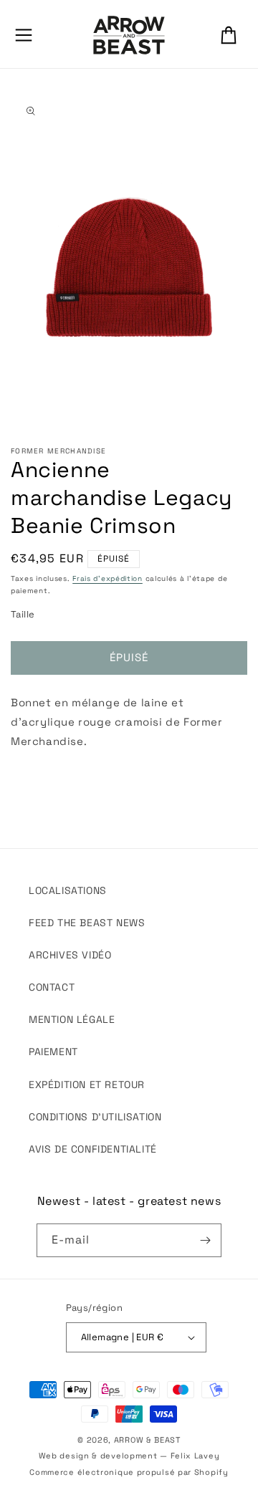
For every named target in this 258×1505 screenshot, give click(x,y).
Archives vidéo (70, 954)
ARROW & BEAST (147, 1440)
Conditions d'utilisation (95, 1116)
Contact (52, 987)
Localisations (68, 890)
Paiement (53, 1051)
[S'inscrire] (205, 1240)
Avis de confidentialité (93, 1149)
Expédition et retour (87, 1084)
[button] (23, 35)
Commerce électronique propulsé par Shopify (128, 1472)
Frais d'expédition (107, 578)
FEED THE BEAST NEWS (87, 922)
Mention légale (72, 1019)
